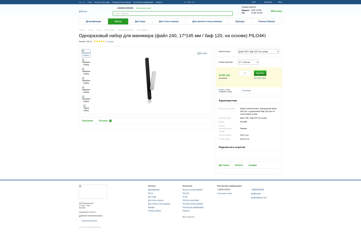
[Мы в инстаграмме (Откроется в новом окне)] (166, 2)
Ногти (118, 21)
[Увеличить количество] (249, 73)
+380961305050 (125, 8)
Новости (159, 2)
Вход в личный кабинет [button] (193, 190)
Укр (185, 2)
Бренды (240, 21)
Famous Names (266, 21)
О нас (90, 2)
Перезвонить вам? (143, 8)
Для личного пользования (207, 21)
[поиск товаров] (230, 13)
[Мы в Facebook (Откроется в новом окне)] (173, 2)
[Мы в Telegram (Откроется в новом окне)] (170, 2)
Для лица (140, 21)
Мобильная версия (89, 221)
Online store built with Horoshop (90, 227)
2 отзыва (109, 42)
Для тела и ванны (169, 21)
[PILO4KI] (202, 53)
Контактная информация (143, 2)
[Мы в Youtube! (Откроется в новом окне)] (176, 2)
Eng (193, 2)
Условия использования (121, 2)
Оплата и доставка (101, 2)
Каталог (82, 2)
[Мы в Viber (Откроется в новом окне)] (180, 2)
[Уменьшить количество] (241, 73)
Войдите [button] (222, 90)
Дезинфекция (93, 21)
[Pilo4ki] (93, 191)
